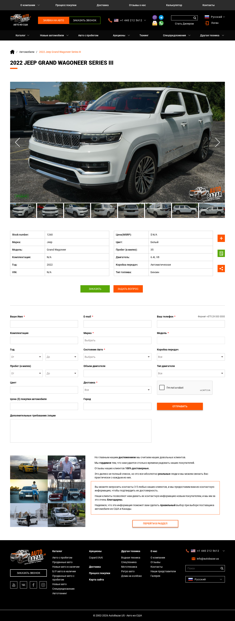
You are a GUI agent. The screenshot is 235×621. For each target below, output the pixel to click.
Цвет (13, 382)
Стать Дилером (184, 23)
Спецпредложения (174, 35)
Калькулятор (174, 5)
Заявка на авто (53, 20)
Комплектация (19, 333)
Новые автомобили (52, 35)
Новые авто (59, 584)
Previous (17, 142)
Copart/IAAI (96, 557)
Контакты (209, 5)
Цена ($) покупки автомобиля (28, 399)
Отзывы (155, 562)
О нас (154, 551)
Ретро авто (128, 571)
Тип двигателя (166, 366)
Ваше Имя (17, 316)
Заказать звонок (84, 20)
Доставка (103, 5)
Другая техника (209, 35)
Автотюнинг (59, 593)
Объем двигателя (94, 366)
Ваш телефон (191, 316)
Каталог (21, 35)
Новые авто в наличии (65, 566)
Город (87, 399)
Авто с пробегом (88, 35)
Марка (89, 333)
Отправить (179, 406)
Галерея (155, 575)
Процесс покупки (65, 5)
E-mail (88, 316)
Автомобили (26, 51)
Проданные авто (62, 562)
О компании (27, 5)
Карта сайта (96, 579)
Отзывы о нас (137, 5)
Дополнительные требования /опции (33, 415)
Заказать (95, 288)
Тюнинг (144, 35)
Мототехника (129, 566)
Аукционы (119, 35)
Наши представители (163, 571)
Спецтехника (129, 562)
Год (12, 349)
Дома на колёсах (131, 575)
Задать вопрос (128, 288)
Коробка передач (167, 349)
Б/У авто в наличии (64, 571)
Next (217, 142)
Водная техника (130, 557)
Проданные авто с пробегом (63, 577)
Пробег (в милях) (20, 366)
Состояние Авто (94, 349)
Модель (163, 333)
